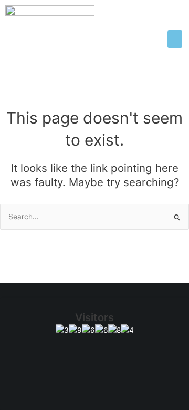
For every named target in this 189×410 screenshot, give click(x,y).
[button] (174, 39)
